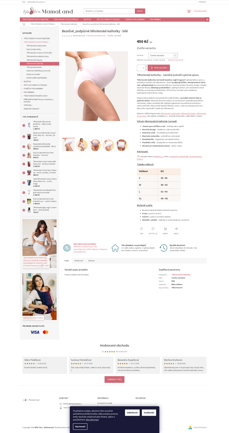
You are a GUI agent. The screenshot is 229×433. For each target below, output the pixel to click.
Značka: (114, 35)
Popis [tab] (67, 260)
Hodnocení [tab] (78, 260)
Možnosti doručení (175, 60)
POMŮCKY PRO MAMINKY (33, 88)
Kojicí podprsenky (33, 49)
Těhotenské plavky (34, 67)
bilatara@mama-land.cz (72, 404)
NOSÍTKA (27, 81)
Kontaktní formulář (104, 403)
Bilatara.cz (159, 156)
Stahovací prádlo (33, 74)
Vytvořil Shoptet (200, 427)
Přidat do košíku (160, 67)
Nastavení (80, 426)
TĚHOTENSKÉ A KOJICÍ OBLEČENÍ (37, 38)
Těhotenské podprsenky (36, 45)
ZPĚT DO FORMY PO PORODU (35, 85)
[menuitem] (35, 19)
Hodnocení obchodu (114, 345)
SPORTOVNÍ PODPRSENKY (36, 78)
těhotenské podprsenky (170, 113)
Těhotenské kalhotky (34, 63)
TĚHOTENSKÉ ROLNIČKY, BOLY (36, 96)
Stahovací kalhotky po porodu (38, 70)
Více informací (92, 419)
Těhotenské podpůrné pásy (37, 56)
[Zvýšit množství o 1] (146, 66)
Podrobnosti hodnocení (95, 36)
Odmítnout (132, 412)
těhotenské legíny (188, 113)
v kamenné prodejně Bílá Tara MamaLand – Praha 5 (170, 158)
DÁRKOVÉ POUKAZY (31, 109)
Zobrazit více (114, 379)
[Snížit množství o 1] (146, 69)
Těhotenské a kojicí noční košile (39, 52)
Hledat (140, 11)
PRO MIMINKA (29, 92)
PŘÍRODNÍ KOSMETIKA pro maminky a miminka (38, 100)
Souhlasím (149, 412)
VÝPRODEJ (28, 105)
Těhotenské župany (34, 60)
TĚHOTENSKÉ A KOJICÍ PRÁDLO (36, 42)
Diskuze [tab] (91, 260)
